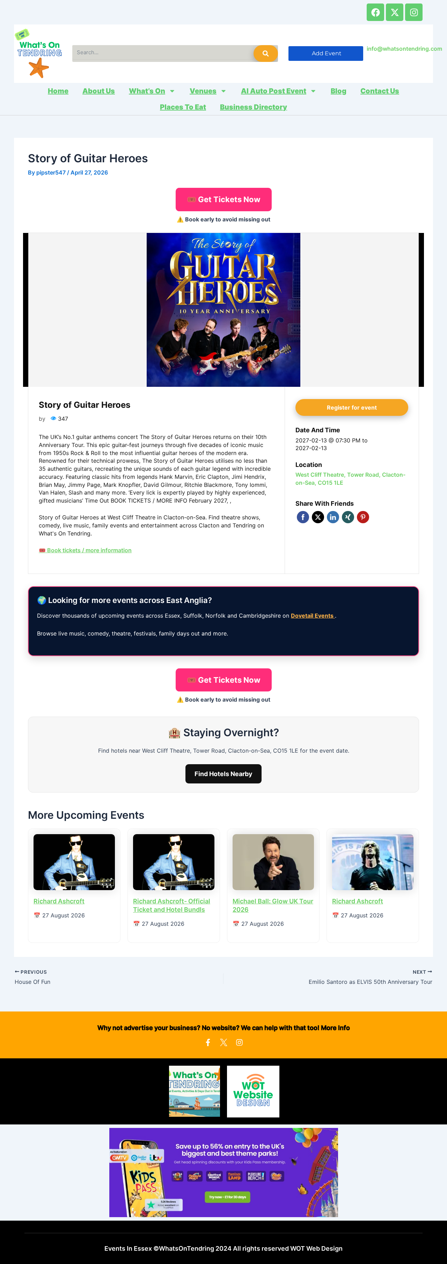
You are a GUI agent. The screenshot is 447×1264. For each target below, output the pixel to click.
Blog (338, 91)
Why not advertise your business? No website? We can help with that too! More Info (223, 1027)
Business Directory (253, 107)
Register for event (352, 407)
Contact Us (379, 91)
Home (58, 91)
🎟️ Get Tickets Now (224, 199)
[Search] (266, 53)
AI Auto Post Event (273, 91)
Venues (203, 91)
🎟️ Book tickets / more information (85, 550)
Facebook (303, 517)
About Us (98, 91)
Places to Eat (183, 107)
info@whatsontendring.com (404, 48)
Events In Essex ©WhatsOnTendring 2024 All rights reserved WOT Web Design (223, 1248)
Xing (348, 517)
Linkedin (333, 517)
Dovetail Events (313, 615)
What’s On (147, 91)
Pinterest (363, 517)
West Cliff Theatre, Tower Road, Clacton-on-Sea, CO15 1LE (350, 478)
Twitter (318, 517)
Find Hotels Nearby (223, 773)
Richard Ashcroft (59, 901)
